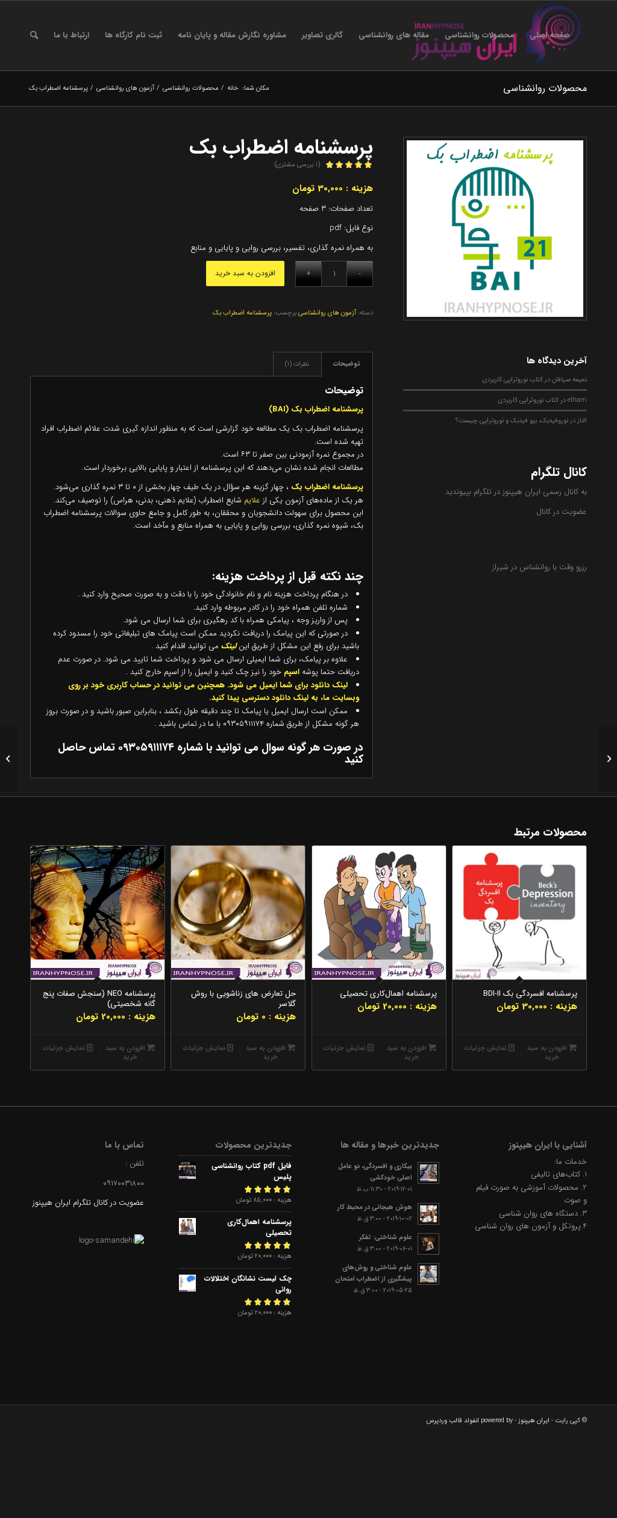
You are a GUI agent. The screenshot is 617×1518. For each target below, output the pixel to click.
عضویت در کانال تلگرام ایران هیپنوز (88, 1202)
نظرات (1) (297, 364)
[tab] (347, 364)
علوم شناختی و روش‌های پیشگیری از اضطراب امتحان (373, 1273)
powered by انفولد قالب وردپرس (470, 1421)
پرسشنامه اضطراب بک (242, 313)
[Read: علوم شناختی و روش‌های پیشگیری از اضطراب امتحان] (428, 1274)
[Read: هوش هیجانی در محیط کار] (428, 1214)
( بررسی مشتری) (297, 165)
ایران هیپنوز (534, 1421)
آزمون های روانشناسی (327, 313)
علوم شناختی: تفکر (385, 1237)
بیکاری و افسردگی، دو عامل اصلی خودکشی (375, 1172)
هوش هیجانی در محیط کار (374, 1207)
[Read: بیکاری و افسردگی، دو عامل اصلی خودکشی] (428, 1173)
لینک (227, 646)
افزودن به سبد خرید (245, 273)
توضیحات (346, 364)
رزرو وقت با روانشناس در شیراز (539, 567)
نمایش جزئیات (487, 1048)
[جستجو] (34, 35)
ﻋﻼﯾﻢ (252, 500)
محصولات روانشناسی (545, 88)
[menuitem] (550, 35)
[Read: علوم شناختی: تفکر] (428, 1244)
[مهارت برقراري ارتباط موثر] (607, 759)
